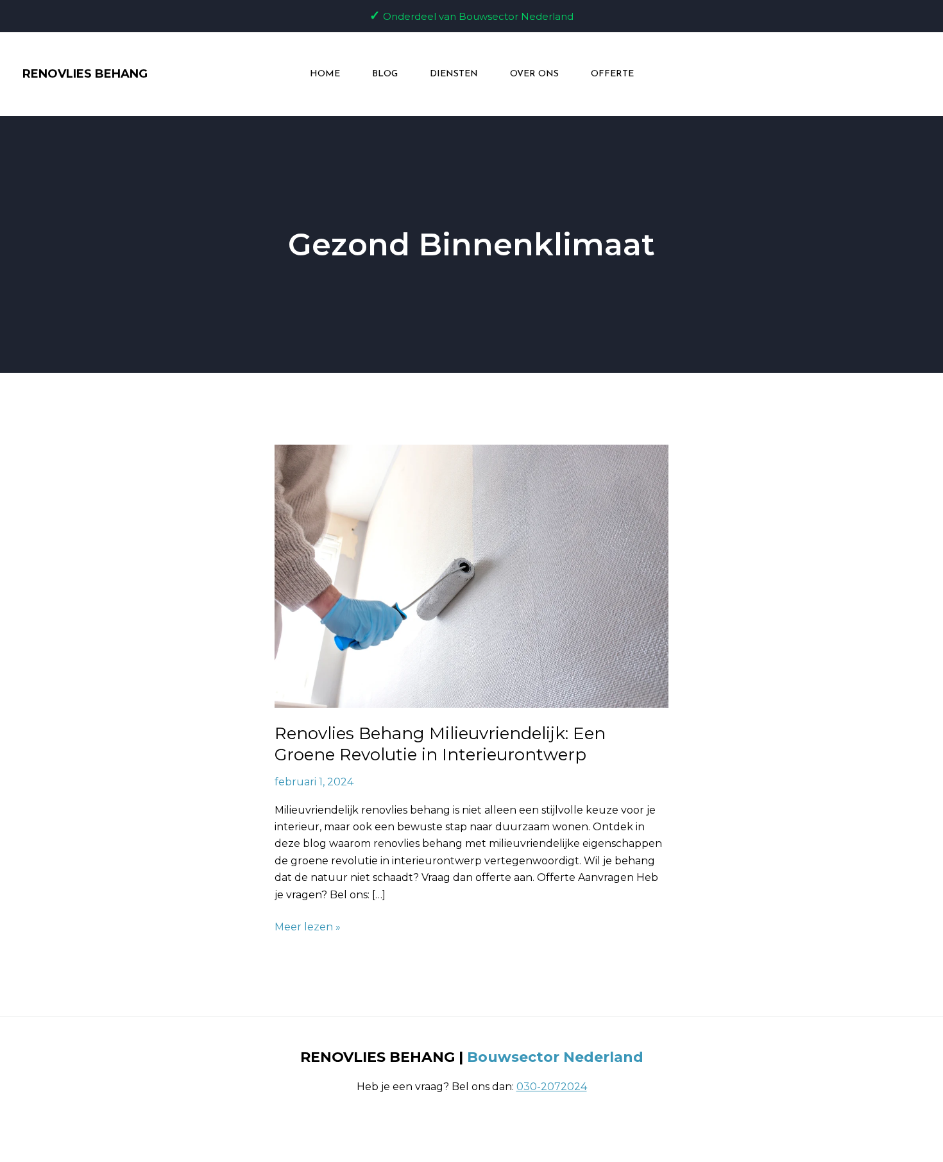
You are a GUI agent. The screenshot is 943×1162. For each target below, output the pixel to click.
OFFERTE (612, 74)
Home (325, 74)
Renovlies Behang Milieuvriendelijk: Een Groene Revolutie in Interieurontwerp (440, 744)
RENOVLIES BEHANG (85, 74)
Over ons (534, 74)
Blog (385, 74)
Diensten (454, 74)
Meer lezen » (308, 926)
